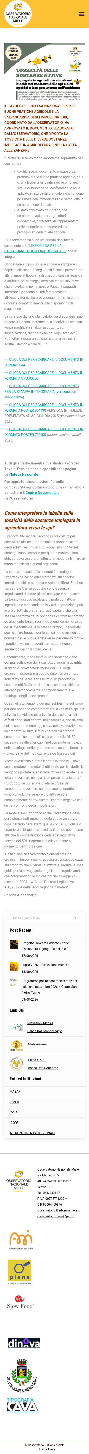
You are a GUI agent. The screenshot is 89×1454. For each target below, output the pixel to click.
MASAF (15, 1091)
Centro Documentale (42, 493)
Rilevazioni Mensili (40, 1023)
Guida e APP (37, 1060)
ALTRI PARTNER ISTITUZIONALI (32, 1133)
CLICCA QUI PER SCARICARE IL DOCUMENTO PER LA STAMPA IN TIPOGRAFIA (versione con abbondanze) (41, 391)
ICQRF (14, 1123)
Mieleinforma (37, 1044)
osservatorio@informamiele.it (58, 1210)
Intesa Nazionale (24, 474)
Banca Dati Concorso (43, 1068)
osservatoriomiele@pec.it (55, 1216)
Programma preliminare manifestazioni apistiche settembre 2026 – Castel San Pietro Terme (49, 987)
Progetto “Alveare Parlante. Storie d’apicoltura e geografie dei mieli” (45, 946)
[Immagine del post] (14, 944)
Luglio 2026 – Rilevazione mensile (45, 965)
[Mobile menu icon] (81, 14)
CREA (14, 1112)
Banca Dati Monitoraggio (44, 1031)
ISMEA (14, 1102)
